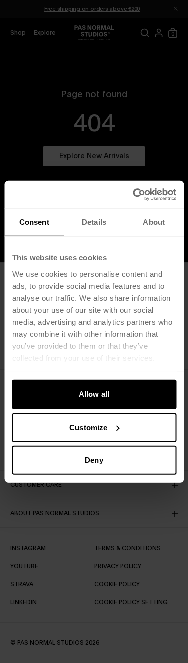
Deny (94, 460)
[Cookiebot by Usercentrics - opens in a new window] (133, 194)
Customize (88, 427)
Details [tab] (94, 222)
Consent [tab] (34, 222)
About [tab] (154, 222)
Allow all (94, 394)
